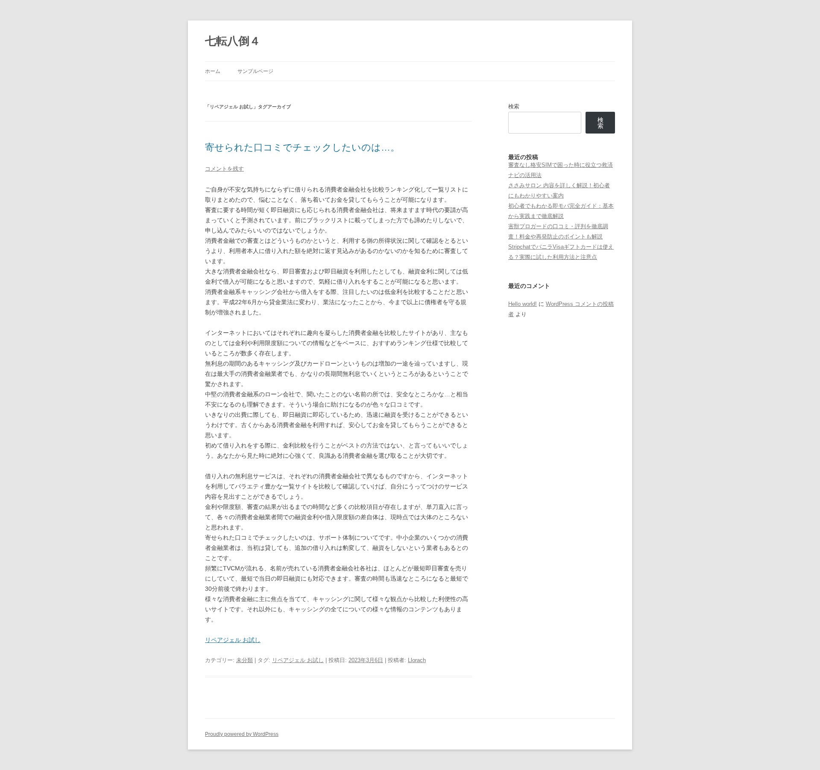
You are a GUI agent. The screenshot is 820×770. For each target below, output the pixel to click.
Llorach (417, 660)
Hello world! (522, 304)
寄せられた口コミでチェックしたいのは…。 (302, 147)
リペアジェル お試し (233, 639)
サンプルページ (255, 71)
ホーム (212, 71)
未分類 (244, 660)
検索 (513, 106)
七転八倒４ (233, 41)
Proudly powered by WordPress (241, 734)
